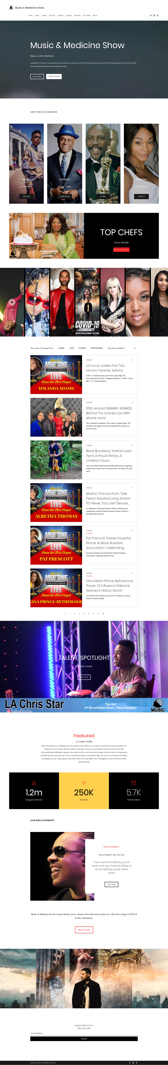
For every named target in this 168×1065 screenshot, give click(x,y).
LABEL (61, 348)
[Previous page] (70, 613)
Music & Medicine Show (29, 8)
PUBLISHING (97, 348)
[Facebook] (151, 15)
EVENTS (89, 533)
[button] (135, 348)
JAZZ (71, 348)
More (110, 348)
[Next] (158, 978)
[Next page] (98, 613)
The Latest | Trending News (41, 348)
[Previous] (9, 978)
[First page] (65, 613)
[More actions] (133, 360)
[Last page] (103, 613)
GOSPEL (82, 348)
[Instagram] (154, 15)
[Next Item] (164, 302)
